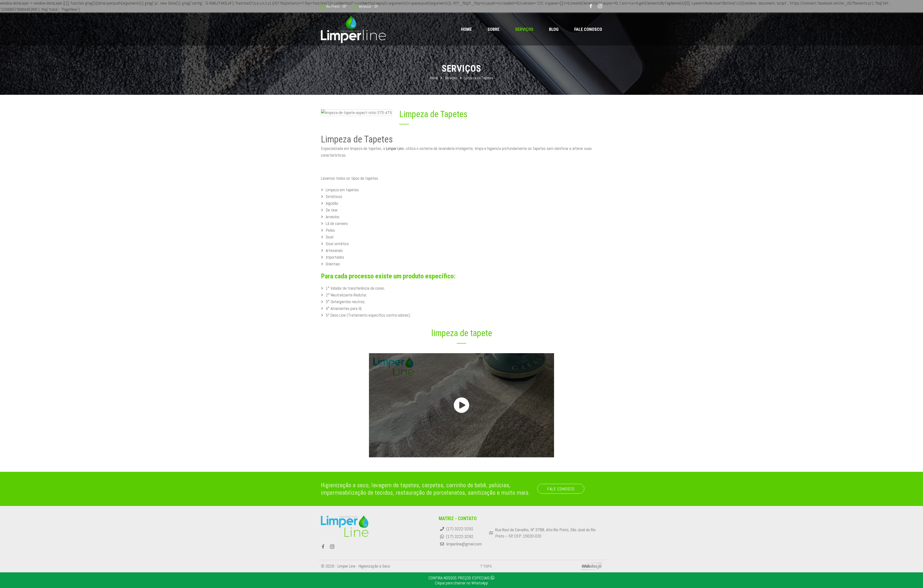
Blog (554, 29)
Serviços (524, 29)
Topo (487, 566)
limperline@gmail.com (464, 544)
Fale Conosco (588, 29)
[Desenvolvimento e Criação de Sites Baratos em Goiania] (591, 566)
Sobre (493, 29)
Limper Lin (394, 148)
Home (466, 29)
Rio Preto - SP (336, 6)
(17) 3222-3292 (459, 528)
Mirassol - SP (368, 6)
